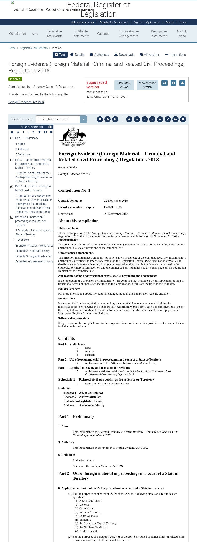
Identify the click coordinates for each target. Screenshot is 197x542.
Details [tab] (79, 54)
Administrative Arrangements (129, 34)
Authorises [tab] (101, 54)
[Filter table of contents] (39, 132)
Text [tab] (62, 54)
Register (114, 22)
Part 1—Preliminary (26, 137)
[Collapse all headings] (51, 132)
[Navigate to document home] (129, 119)
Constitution (17, 34)
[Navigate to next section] (152, 119)
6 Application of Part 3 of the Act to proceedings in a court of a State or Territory (34, 177)
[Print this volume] (175, 119)
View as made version (147, 85)
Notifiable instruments (81, 34)
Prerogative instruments (159, 34)
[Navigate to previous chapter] (137, 119)
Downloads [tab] (126, 54)
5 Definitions (23, 154)
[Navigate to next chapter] (160, 119)
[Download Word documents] (115, 119)
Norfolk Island (182, 34)
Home (12, 48)
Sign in (147, 22)
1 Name (20, 143)
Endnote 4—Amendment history (34, 261)
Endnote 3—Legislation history (34, 256)
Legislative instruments (54, 34)
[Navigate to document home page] (12, 132)
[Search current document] (183, 119)
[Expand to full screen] (168, 119)
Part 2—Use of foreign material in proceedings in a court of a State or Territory (33, 163)
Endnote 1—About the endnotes (34, 245)
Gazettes (103, 34)
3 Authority (22, 149)
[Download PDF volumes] (107, 119)
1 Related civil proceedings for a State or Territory (34, 232)
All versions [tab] (152, 54)
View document (22, 119)
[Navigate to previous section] (145, 119)
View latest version (124, 85)
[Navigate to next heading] (28, 132)
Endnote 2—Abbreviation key (33, 250)
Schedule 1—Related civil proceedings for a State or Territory (30, 221)
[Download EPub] (100, 119)
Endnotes (23, 239)
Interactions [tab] (178, 54)
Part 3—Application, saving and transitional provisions (33, 188)
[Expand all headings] (45, 132)
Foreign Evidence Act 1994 (26, 102)
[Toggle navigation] (50, 127)
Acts (35, 34)
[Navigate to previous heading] (23, 132)
